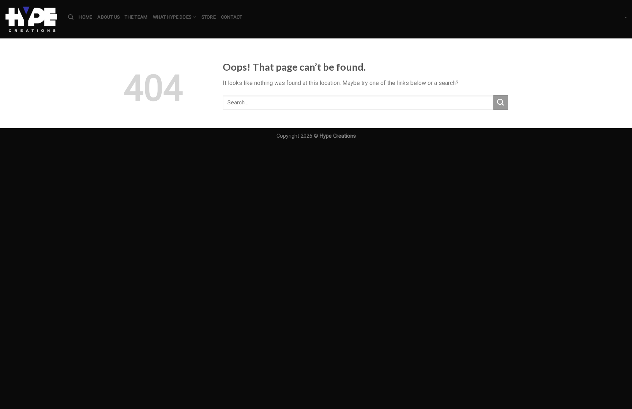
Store (209, 17)
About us (108, 17)
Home (85, 17)
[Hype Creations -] (31, 19)
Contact (231, 17)
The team (136, 17)
